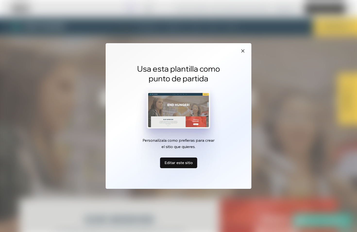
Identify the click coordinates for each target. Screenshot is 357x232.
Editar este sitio (178, 162)
